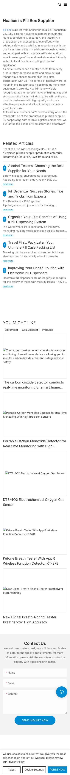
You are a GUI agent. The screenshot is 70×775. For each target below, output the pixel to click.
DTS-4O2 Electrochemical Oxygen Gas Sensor (33, 502)
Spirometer (11, 329)
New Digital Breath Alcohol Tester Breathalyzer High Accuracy (29, 619)
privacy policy (16, 761)
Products (47, 329)
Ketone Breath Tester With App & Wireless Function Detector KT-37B (31, 560)
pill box (7, 29)
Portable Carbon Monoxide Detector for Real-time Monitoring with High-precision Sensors (34, 444)
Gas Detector (30, 329)
